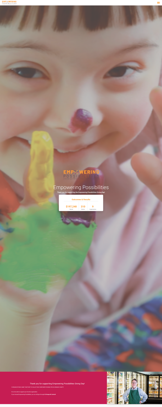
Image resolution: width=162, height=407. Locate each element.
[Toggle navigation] (158, 2)
